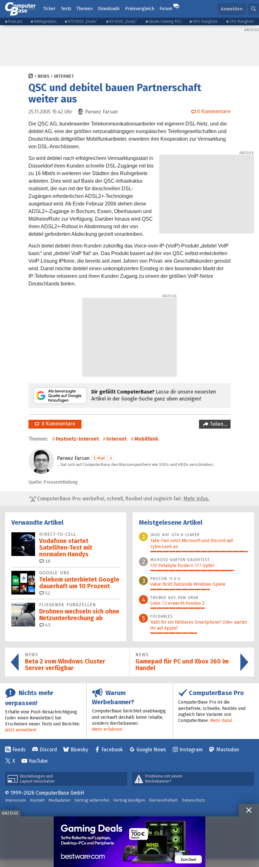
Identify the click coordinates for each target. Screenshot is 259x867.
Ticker (49, 8)
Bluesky (79, 750)
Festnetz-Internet (77, 439)
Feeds (19, 750)
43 (47, 625)
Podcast (15, 21)
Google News (151, 750)
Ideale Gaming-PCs (165, 21)
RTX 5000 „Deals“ (83, 21)
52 (47, 593)
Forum (166, 8)
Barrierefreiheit (163, 800)
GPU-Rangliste (205, 21)
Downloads (109, 8)
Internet (64, 76)
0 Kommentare (57, 424)
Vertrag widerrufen (92, 800)
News (44, 76)
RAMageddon (45, 21)
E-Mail (99, 458)
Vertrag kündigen (129, 800)
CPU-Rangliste (241, 21)
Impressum (15, 800)
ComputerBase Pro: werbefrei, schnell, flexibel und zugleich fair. (122, 499)
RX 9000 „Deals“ (123, 21)
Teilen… (217, 424)
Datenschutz (193, 800)
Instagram (191, 750)
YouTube (38, 761)
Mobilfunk (146, 439)
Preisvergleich (139, 8)
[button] (253, 9)
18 (47, 561)
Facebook (112, 750)
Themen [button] (84, 8)
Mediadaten (59, 800)
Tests (66, 8)
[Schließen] (249, 810)
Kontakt (37, 800)
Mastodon (227, 750)
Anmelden (232, 9)
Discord (48, 750)
